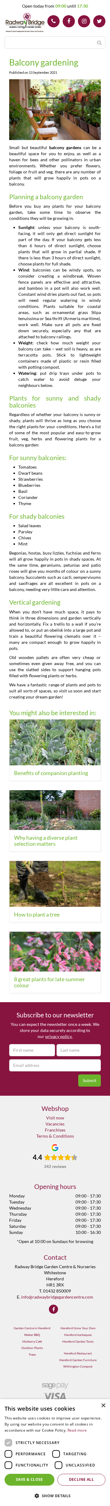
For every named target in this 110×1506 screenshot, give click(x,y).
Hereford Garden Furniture (78, 1360)
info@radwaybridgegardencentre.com (57, 1296)
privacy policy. (58, 1036)
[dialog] (55, 1452)
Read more (77, 1430)
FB (69, 21)
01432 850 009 (53, 21)
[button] (55, 1495)
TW (99, 21)
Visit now (55, 1117)
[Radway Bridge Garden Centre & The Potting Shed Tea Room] (25, 22)
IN (84, 21)
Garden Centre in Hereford (32, 1328)
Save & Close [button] (29, 1479)
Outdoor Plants (32, 1348)
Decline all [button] (81, 1479)
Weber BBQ (32, 1335)
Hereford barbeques (78, 1335)
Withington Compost (78, 1366)
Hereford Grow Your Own (78, 1328)
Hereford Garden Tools (78, 1341)
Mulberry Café (32, 1341)
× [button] (103, 1405)
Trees (32, 1354)
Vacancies (55, 1123)
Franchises (55, 1129)
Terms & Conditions (55, 1136)
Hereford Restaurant (78, 1353)
